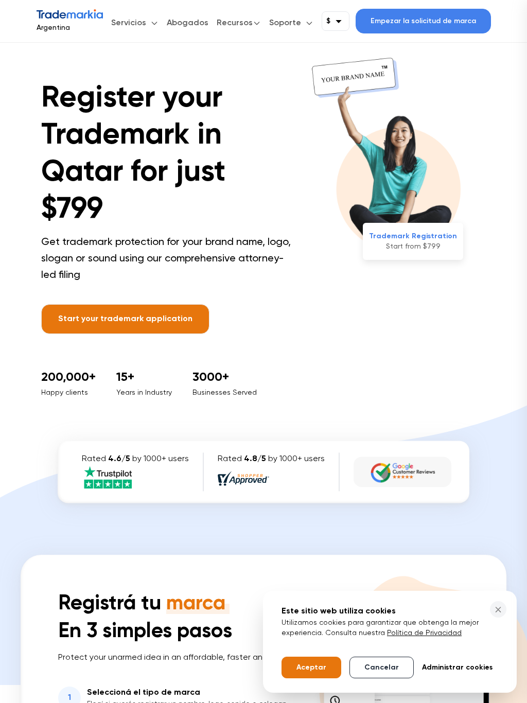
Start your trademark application (125, 319)
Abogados (187, 23)
